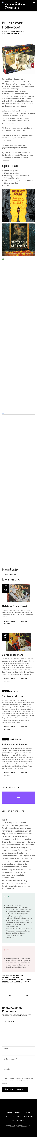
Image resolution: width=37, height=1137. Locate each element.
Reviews (7, 623)
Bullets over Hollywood (19, 979)
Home (9, 1112)
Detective (6, 981)
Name (5, 1049)
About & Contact (18, 1121)
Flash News (28, 1117)
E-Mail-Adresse (9, 1059)
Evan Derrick (17, 981)
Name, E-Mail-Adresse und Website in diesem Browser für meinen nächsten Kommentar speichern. (17, 1081)
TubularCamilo (12, 33)
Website (7, 1069)
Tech (19, 1117)
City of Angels (10, 574)
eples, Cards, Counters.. (15, 5)
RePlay (27, 1112)
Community (9, 1117)
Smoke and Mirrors (27, 995)
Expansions (23, 621)
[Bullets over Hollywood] (18, 44)
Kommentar (7, 1021)
